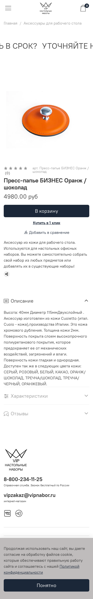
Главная (10, 23)
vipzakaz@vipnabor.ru (30, 495)
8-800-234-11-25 (23, 479)
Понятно (46, 585)
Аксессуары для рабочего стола (53, 23)
